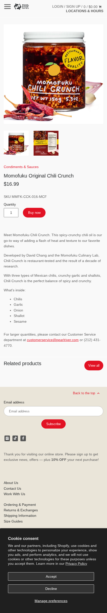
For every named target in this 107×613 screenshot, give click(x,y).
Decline (51, 589)
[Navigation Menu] (7, 6)
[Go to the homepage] (21, 6)
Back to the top (84, 393)
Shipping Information (20, 516)
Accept (51, 576)
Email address (14, 402)
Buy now (34, 213)
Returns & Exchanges (21, 510)
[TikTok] (15, 438)
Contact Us (12, 488)
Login (57, 6)
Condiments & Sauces (21, 167)
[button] (53, 74)
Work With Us (14, 494)
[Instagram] (7, 438)
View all (94, 365)
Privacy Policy (76, 564)
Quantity (10, 204)
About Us (11, 483)
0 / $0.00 (91, 7)
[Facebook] (23, 438)
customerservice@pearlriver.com (53, 340)
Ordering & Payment (20, 505)
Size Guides (13, 521)
